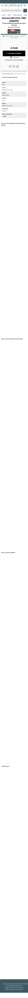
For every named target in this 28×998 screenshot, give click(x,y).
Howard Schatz (14, 430)
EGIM (3, 100)
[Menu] (2, 5)
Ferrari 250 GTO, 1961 (14, 286)
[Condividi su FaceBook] (10, 66)
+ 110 (3, 116)
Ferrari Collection (7, 105)
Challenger (14, 396)
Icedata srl (12, 989)
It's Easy (14, 789)
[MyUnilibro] (18, 5)
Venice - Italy (14, 892)
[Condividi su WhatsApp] (17, 66)
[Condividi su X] (13, 66)
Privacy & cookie (19, 989)
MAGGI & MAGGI (5, 95)
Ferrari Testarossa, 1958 (14, 320)
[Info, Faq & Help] (21, 5)
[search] (25, 10)
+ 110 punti (15, 57)
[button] (25, 5)
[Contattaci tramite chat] (15, 5)
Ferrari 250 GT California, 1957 (14, 217)
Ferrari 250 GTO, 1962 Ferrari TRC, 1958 (14, 148)
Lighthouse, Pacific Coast (14, 534)
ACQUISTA (15, 159)
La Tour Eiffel (14, 823)
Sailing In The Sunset (14, 361)
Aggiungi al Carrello (15, 53)
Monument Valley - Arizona (14, 858)
